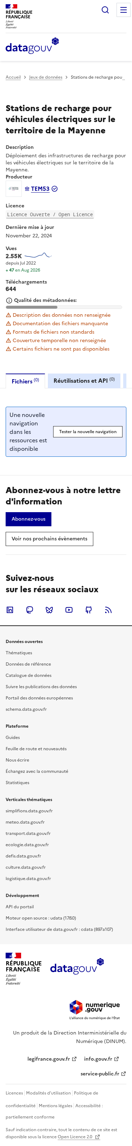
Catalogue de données (28, 675)
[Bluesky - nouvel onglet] (49, 610)
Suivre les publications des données (41, 687)
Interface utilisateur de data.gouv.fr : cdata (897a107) (59, 929)
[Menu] (124, 10)
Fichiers (25, 381)
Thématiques (19, 653)
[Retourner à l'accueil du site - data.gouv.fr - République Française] (76, 968)
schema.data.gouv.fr (26, 709)
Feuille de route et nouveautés (36, 749)
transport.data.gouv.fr (28, 833)
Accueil (13, 77)
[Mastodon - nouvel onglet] (30, 610)
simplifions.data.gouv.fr (29, 811)
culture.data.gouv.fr (26, 867)
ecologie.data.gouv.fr (27, 845)
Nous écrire (17, 760)
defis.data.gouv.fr (23, 856)
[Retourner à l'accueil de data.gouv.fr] (32, 46)
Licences (14, 1093)
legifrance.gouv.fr (48, 1059)
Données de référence (28, 664)
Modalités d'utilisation (48, 1093)
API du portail (20, 907)
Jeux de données (45, 77)
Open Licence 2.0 (75, 1137)
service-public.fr (100, 1074)
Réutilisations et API (84, 380)
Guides (13, 737)
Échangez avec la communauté (37, 771)
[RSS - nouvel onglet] (108, 610)
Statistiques (17, 783)
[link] (28, 519)
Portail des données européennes (39, 698)
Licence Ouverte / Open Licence (50, 214)
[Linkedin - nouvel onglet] (10, 610)
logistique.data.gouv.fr (28, 878)
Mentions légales (55, 1106)
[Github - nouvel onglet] (89, 610)
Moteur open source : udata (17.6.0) (41, 918)
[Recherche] (105, 10)
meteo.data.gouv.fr (25, 822)
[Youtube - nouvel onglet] (69, 610)
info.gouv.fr (98, 1059)
